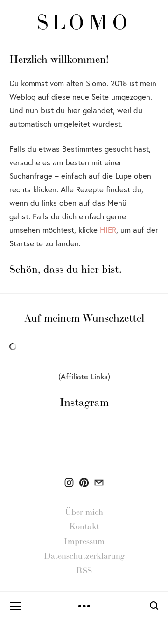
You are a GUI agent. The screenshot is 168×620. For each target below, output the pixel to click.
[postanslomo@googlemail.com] (99, 482)
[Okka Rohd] (84, 482)
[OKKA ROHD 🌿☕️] (69, 482)
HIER (108, 230)
